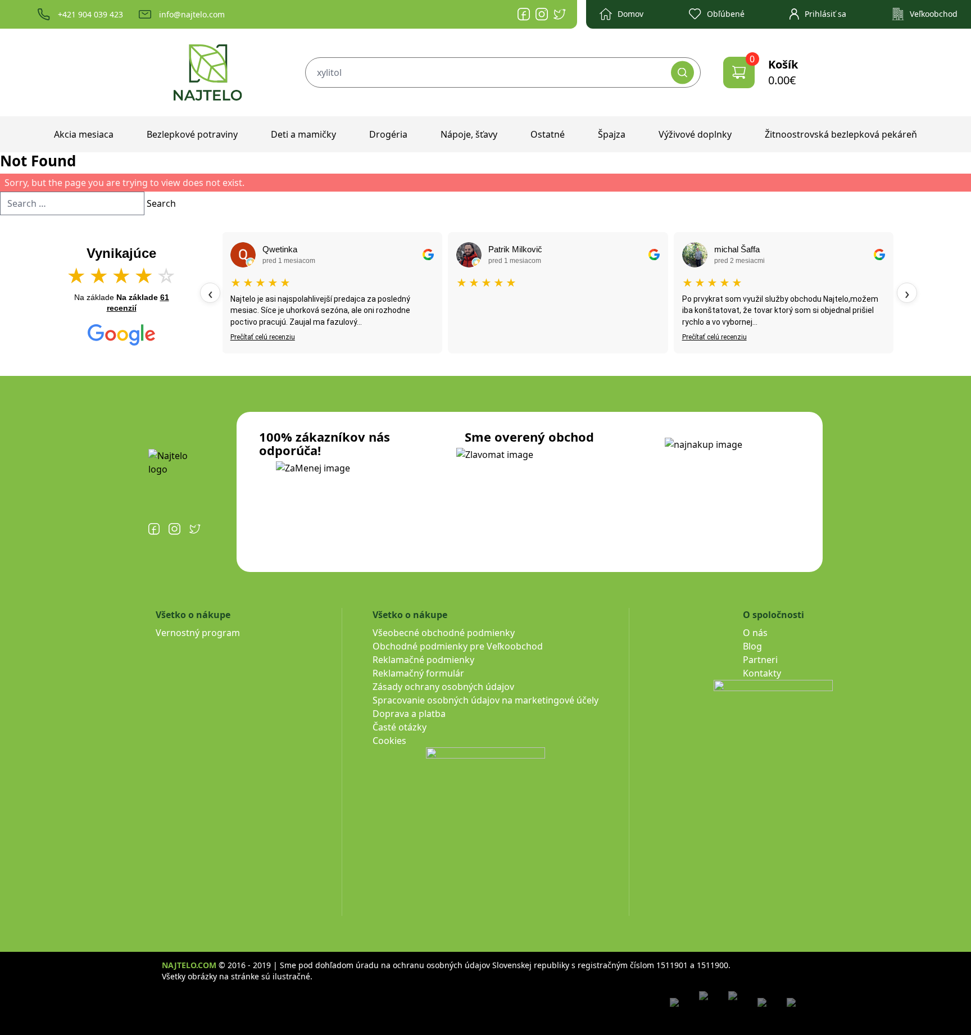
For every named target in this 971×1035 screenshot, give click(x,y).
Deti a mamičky (303, 134)
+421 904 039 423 (90, 14)
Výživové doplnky (695, 134)
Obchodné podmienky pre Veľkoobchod (458, 646)
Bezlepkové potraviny (192, 134)
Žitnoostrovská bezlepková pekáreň (841, 134)
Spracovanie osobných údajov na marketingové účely (485, 700)
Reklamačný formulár (418, 673)
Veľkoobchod (934, 13)
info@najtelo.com (192, 14)
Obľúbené (726, 13)
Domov (630, 13)
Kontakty (762, 673)
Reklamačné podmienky (423, 659)
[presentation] (210, 293)
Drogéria (388, 134)
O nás (755, 633)
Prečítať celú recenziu (262, 337)
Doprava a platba (409, 713)
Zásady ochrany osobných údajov (443, 686)
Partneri (760, 659)
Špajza (611, 134)
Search (161, 203)
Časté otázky (399, 727)
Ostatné (547, 134)
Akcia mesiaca (84, 134)
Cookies (389, 740)
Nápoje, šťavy (469, 134)
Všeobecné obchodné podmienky (444, 633)
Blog (752, 646)
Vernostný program (198, 633)
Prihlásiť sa (825, 13)
